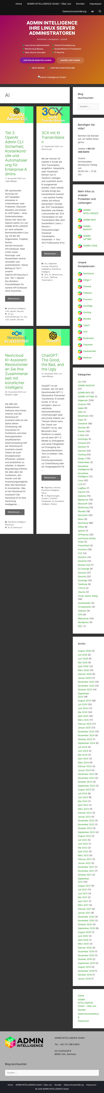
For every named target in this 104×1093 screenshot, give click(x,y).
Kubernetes (84, 462)
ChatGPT (53, 498)
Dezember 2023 (86, 774)
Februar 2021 (84, 909)
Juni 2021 (83, 893)
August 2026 (84, 651)
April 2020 (83, 940)
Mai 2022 (82, 847)
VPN (80, 614)
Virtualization (84, 607)
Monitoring (83, 507)
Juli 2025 (82, 704)
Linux (46, 277)
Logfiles (82, 488)
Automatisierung (12, 317)
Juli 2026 (82, 655)
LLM (7, 311)
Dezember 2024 (86, 731)
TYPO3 (81, 588)
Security (20, 311)
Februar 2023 (85, 813)
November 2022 (86, 824)
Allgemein (52, 263)
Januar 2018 (84, 978)
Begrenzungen (53, 496)
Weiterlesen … (15, 298)
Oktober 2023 (85, 782)
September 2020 (86, 928)
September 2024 (86, 743)
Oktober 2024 (85, 739)
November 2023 (86, 778)
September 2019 (86, 963)
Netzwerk (83, 515)
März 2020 (83, 943)
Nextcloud (9, 525)
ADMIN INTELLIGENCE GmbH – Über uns (49, 3)
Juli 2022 (82, 840)
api (12, 314)
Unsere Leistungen (70, 60)
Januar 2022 (84, 863)
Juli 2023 (82, 793)
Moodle (87, 319)
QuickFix (82, 557)
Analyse (82, 404)
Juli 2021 (82, 889)
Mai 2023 (83, 801)
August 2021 (84, 886)
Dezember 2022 (86, 820)
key (25, 317)
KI (42, 277)
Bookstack (88, 338)
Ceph (80, 420)
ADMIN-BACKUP (86, 385)
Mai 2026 (83, 662)
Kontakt (80, 3)
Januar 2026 (84, 678)
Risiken (54, 504)
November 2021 (86, 871)
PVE (80, 553)
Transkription (47, 280)
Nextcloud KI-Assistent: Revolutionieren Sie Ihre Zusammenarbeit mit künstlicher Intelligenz (16, 371)
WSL (80, 626)
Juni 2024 (83, 751)
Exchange (83, 439)
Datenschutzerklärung (74, 11)
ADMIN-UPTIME (86, 396)
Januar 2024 (84, 770)
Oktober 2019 (85, 959)
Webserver (83, 618)
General (82, 447)
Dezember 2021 (86, 867)
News (43, 493)
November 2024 (86, 735)
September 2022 (86, 832)
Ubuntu (81, 592)
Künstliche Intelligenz (17, 308)
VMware (87, 293)
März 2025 (83, 720)
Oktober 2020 (85, 924)
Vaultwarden (89, 351)
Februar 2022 (85, 859)
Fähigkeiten (46, 501)
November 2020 (86, 920)
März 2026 (83, 670)
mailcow (82, 496)
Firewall (87, 286)
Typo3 (86, 325)
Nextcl (86, 273)
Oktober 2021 (85, 874)
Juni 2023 (83, 797)
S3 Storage (83, 569)
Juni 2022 (83, 843)
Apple (81, 408)
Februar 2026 (85, 674)
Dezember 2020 (86, 916)
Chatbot (45, 498)
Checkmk (88, 344)
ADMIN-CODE (90, 245)
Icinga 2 (87, 280)
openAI (13, 311)
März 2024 (83, 762)
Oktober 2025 (85, 689)
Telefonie (53, 277)
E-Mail (81, 435)
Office (81, 527)
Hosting (44, 266)
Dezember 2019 (86, 951)
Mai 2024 (83, 755)
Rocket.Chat (84, 565)
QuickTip (82, 561)
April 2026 (83, 666)
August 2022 (84, 836)
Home (19, 3)
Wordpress (83, 622)
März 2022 (83, 855)
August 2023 (84, 789)
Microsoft (82, 503)
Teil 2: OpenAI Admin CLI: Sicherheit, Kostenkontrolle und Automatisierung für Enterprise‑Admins (16, 153)
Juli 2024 (82, 747)
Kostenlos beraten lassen (37, 60)
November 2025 (86, 686)
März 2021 (83, 905)
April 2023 (83, 805)
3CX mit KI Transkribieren (52, 137)
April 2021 (83, 901)
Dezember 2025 (86, 682)
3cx (45, 263)
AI (9, 314)
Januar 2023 (84, 816)
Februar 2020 (85, 947)
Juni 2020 (83, 936)
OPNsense (83, 534)
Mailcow (87, 357)
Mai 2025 (82, 712)
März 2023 (83, 809)
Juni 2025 (83, 708)
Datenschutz (57, 274)
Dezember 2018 (86, 971)
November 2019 (86, 955)
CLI (21, 317)
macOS (81, 492)
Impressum (95, 3)
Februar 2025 (85, 724)
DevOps (82, 427)
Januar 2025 (84, 727)
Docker (81, 431)
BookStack (83, 416)
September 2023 (86, 786)
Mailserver (83, 499)
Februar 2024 (85, 766)
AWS (80, 412)
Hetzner (57, 487)
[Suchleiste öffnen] (100, 11)
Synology (87, 306)
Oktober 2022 (85, 828)
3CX (46, 274)
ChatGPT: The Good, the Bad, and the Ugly (52, 362)
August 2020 (84, 932)
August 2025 (84, 700)
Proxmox (87, 299)
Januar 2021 (84, 913)
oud (92, 273)
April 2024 (83, 758)
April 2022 (83, 851)
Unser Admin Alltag (88, 596)
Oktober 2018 (85, 974)
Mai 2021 (82, 897)
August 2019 (84, 967)
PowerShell (83, 545)
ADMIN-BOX (89, 220)
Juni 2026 (83, 658)
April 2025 (83, 716)
